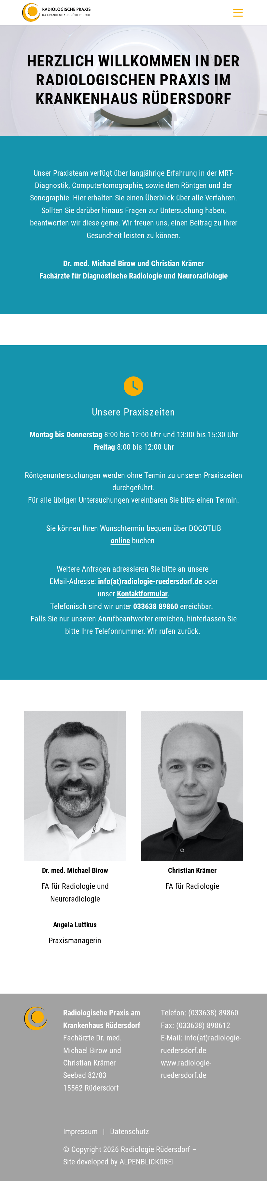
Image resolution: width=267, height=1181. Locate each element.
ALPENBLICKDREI (146, 1161)
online (120, 540)
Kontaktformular (142, 593)
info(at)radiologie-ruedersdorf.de (150, 581)
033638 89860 (155, 606)
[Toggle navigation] (235, 13)
